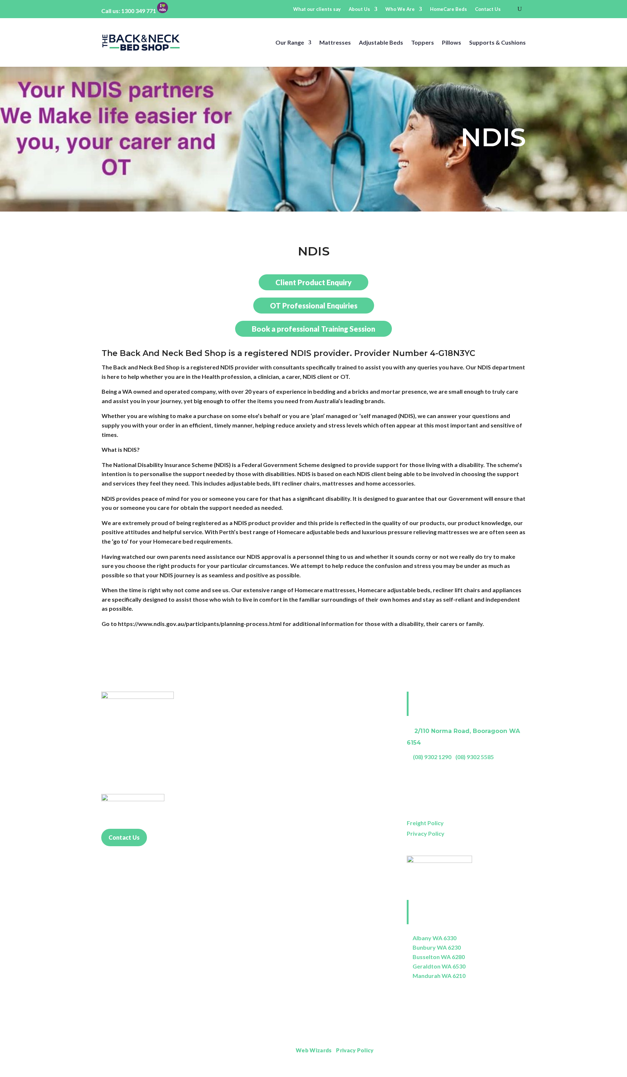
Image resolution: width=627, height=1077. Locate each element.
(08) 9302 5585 (474, 756)
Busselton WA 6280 (439, 956)
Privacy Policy (425, 833)
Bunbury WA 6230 (437, 947)
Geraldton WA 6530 (439, 966)
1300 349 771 (138, 10)
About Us (359, 9)
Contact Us (488, 9)
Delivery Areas (507, 1050)
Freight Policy (425, 822)
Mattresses (335, 42)
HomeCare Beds (448, 9)
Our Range (289, 42)
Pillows (451, 42)
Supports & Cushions (497, 42)
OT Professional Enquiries (313, 305)
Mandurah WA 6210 (439, 975)
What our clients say (317, 9)
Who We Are (400, 9)
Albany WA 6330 (434, 937)
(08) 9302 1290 (432, 756)
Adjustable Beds (381, 42)
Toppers (422, 42)
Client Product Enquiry (313, 282)
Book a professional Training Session (313, 328)
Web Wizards (314, 1050)
